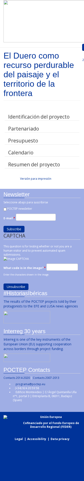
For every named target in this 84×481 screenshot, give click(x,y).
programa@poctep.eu (30, 384)
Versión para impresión (35, 179)
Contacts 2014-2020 (17, 378)
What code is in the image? (25, 268)
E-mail (9, 218)
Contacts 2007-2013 (46, 378)
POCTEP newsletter (19, 209)
